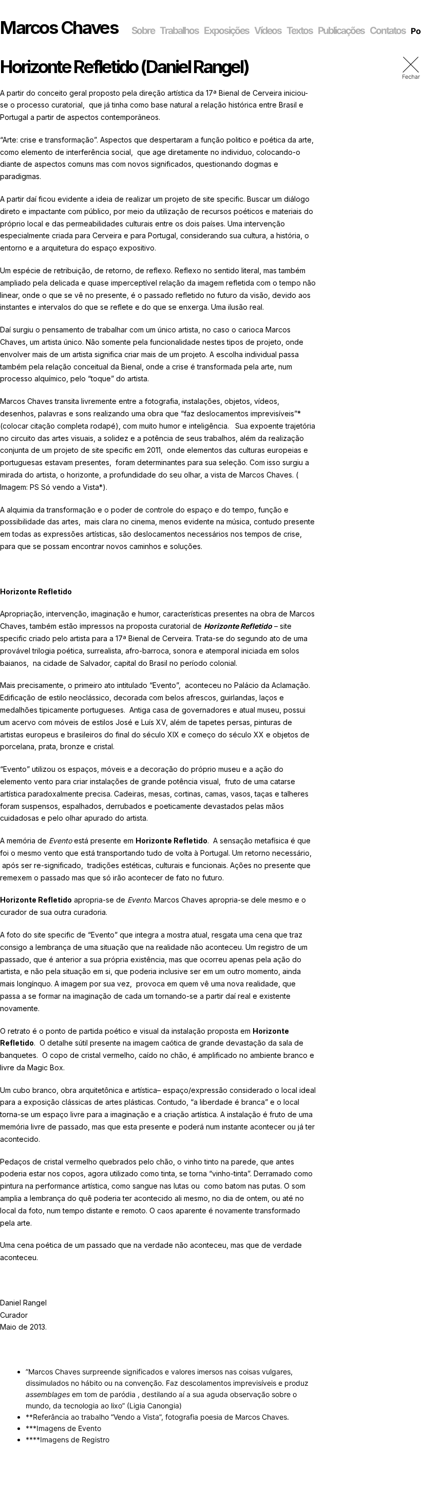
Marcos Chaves (59, 27)
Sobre (143, 31)
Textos (299, 31)
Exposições (226, 31)
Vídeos (267, 31)
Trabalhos (179, 31)
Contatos (388, 31)
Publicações (341, 31)
